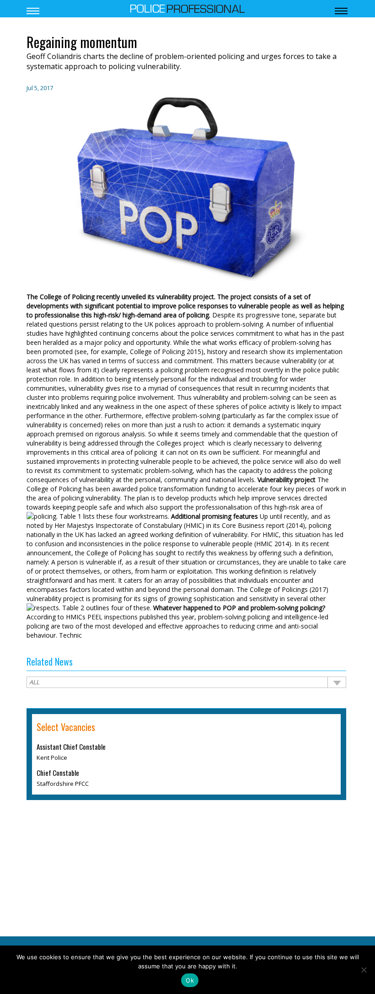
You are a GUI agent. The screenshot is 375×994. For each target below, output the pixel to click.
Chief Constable (58, 773)
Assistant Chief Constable (71, 746)
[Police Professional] (187, 7)
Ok (190, 980)
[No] (363, 969)
